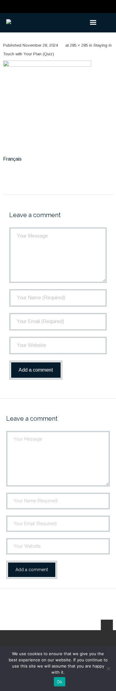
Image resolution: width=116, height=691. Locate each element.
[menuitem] (12, 159)
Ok (59, 681)
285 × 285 (79, 45)
